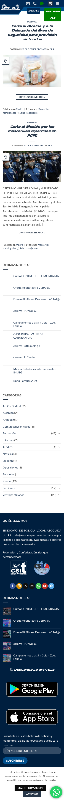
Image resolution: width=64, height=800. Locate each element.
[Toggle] (59, 433)
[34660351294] (42, 4)
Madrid (32, 22)
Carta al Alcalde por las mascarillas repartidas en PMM (32, 131)
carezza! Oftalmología (26, 345)
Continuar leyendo (32, 97)
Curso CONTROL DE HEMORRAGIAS (36, 276)
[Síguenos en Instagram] (19, 586)
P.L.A (52, 49)
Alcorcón (8, 412)
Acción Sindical (12, 406)
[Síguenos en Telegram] (51, 586)
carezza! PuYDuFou (25, 310)
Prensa (7, 481)
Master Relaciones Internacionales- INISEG (35, 370)
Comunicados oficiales (16, 426)
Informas (8, 440)
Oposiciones (10, 467)
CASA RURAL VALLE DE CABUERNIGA (28, 335)
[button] (50, 3)
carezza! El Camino (24, 357)
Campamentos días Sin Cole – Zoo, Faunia (34, 324)
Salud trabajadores (29, 112)
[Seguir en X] (25, 586)
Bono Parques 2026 (25, 380)
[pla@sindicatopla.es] (28, 4)
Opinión (8, 460)
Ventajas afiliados (13, 494)
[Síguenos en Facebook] (13, 586)
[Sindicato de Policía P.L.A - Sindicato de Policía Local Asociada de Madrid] (10, 7)
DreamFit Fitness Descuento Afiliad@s (36, 299)
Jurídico (7, 446)
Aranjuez (8, 419)
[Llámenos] (38, 586)
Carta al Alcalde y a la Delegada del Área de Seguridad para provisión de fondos (32, 33)
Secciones (9, 488)
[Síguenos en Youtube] (45, 586)
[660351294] (35, 4)
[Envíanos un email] (32, 586)
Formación (9, 433)
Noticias (8, 453)
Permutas (9, 474)
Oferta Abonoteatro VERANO (31, 287)
